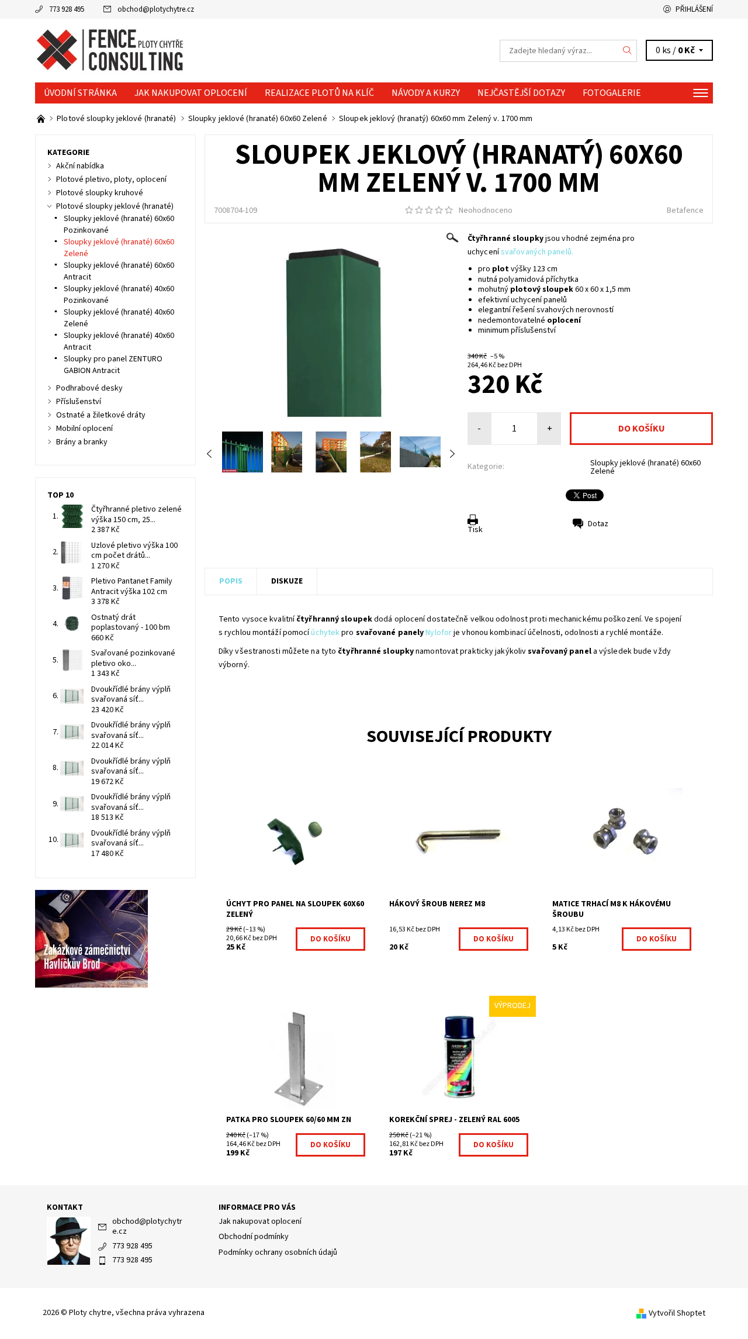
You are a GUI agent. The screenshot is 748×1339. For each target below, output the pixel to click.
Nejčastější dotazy (521, 93)
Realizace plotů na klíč (319, 93)
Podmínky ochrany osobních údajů (278, 1252)
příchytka (563, 279)
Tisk (475, 530)
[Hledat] (627, 51)
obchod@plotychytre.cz (155, 9)
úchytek (325, 633)
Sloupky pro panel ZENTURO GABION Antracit (113, 365)
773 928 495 (66, 9)
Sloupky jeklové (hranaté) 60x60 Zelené (645, 467)
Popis (231, 581)
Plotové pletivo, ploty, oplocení (111, 179)
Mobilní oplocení (84, 428)
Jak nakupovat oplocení (190, 93)
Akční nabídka (80, 166)
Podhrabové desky (89, 388)
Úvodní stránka (80, 93)
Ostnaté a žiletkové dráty (101, 415)
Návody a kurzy (426, 93)
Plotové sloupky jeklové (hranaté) (115, 206)
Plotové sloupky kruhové (99, 193)
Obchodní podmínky (254, 1237)
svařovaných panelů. (537, 252)
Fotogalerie (612, 93)
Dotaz (598, 524)
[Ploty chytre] (111, 50)
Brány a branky (82, 442)
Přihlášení (694, 9)
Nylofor (438, 633)
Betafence (685, 210)
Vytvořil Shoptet (677, 1313)
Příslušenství (78, 402)
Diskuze (287, 581)
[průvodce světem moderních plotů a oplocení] (42, 119)
